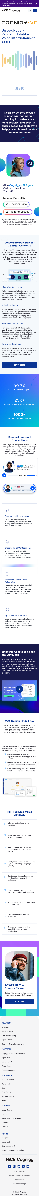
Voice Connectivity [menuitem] (9, 1066)
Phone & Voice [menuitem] (7, 1031)
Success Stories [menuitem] (8, 1080)
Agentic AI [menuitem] (6, 1058)
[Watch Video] (19, 692)
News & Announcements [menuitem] (11, 1118)
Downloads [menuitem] (6, 1084)
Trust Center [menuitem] (6, 1092)
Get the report (6, 5)
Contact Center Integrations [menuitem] (13, 1044)
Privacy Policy (32, 219)
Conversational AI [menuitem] (8, 1146)
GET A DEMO (19, 365)
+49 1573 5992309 (19, 211)
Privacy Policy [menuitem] (19, 1171)
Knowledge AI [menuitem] (7, 1062)
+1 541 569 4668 (18, 204)
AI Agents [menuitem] (5, 1027)
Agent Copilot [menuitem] (7, 1040)
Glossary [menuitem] (5, 1100)
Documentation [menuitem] (8, 1096)
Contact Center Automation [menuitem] (13, 1150)
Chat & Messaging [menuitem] (9, 1036)
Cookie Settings (19, 1184)
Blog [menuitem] (3, 1088)
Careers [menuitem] (5, 1122)
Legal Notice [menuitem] (19, 1180)
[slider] (12, 475)
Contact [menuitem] (5, 1127)
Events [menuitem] (4, 1114)
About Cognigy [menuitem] (7, 1110)
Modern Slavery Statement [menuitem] (19, 1175)
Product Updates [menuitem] (8, 1070)
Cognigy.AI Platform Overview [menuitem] (13, 1054)
